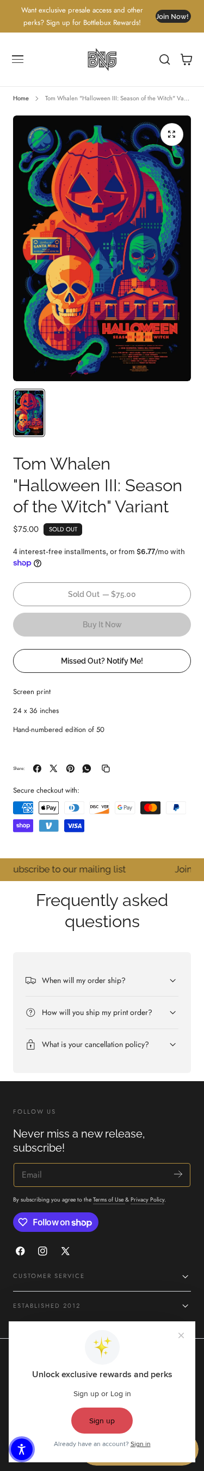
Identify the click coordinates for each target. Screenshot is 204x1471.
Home (21, 98)
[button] (18, 59)
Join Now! (172, 16)
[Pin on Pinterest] (70, 768)
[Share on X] (53, 768)
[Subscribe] (178, 1174)
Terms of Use (109, 1200)
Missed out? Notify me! (102, 660)
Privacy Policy (147, 1200)
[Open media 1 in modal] (171, 134)
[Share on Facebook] (37, 768)
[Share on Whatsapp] (87, 768)
